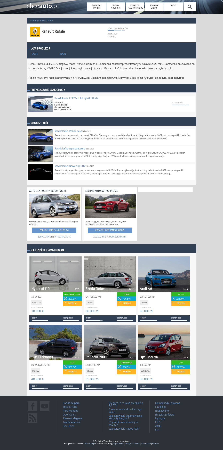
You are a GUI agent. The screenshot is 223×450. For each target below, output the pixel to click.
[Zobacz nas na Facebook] (32, 411)
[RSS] (32, 422)
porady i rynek (96, 7)
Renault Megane (72, 418)
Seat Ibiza (68, 426)
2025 (62, 54)
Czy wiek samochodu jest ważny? (123, 423)
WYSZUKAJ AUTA (63, 237)
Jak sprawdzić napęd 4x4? (124, 428)
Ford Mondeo (70, 410)
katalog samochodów (135, 7)
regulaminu (118, 443)
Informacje (146, 443)
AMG (158, 426)
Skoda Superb (71, 403)
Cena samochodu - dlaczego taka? (125, 410)
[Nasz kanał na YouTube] (44, 411)
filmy (173, 5)
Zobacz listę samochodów (54, 230)
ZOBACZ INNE (44, 237)
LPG (157, 422)
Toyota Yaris (70, 406)
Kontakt (155, 443)
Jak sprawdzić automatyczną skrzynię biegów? (125, 417)
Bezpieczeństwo (164, 414)
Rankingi (160, 406)
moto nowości (115, 7)
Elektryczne (162, 410)
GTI (157, 430)
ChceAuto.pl (89, 443)
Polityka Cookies (132, 443)
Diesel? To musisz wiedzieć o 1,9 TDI (126, 404)
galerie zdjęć (154, 7)
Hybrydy (160, 418)
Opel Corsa (69, 414)
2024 (35, 54)
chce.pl (43, 4)
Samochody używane (167, 403)
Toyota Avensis (71, 422)
